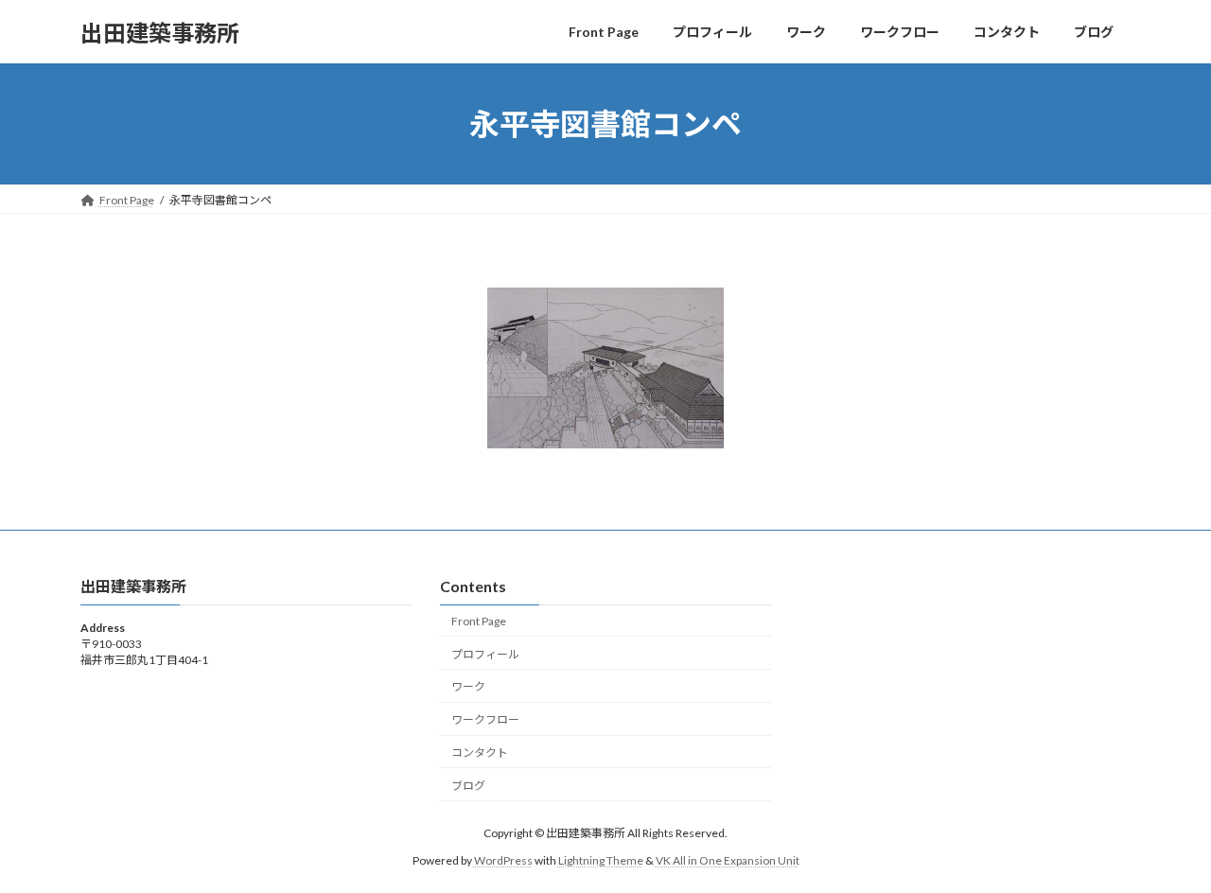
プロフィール (485, 654)
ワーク (468, 687)
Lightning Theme (600, 860)
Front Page (478, 621)
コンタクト (479, 752)
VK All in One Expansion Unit (727, 860)
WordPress (503, 860)
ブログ (468, 786)
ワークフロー (485, 719)
